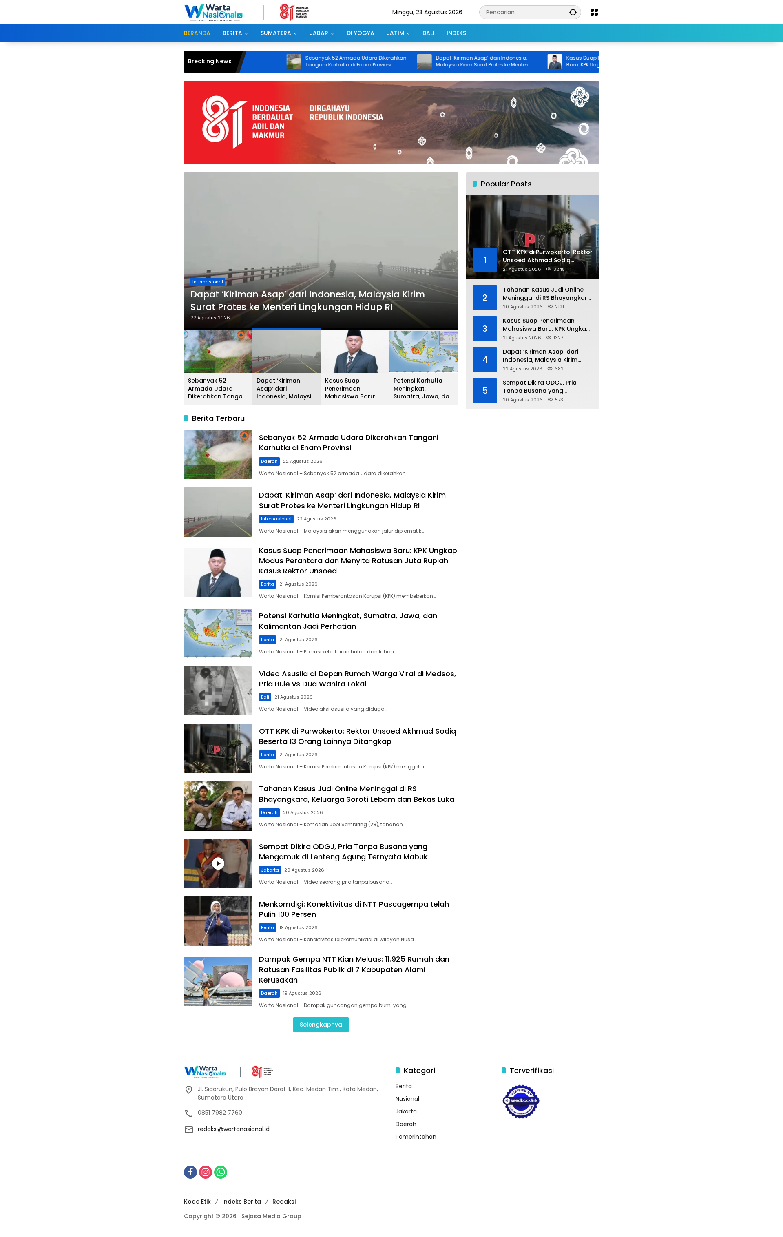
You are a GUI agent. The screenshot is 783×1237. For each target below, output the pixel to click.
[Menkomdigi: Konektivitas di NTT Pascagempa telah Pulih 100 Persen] (218, 921)
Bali (265, 697)
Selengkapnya (321, 1024)
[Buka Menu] (594, 12)
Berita (199, 269)
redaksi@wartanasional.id (234, 1129)
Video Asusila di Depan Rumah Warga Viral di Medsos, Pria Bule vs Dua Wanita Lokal (357, 678)
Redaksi (284, 1201)
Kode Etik (197, 1201)
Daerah (269, 461)
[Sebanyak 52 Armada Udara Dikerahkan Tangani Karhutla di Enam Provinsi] (247, 61)
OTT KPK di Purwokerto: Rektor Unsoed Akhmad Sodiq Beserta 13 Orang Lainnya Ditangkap (357, 736)
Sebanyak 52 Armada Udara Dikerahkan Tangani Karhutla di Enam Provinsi (309, 61)
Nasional (407, 1099)
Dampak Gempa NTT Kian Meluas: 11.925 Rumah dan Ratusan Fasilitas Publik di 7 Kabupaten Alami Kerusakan (354, 969)
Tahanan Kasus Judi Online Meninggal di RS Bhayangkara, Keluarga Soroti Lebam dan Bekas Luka (356, 793)
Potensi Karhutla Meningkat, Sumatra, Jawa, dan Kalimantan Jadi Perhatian (423, 389)
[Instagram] (205, 1172)
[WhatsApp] (220, 1172)
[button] (573, 12)
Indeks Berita (241, 1201)
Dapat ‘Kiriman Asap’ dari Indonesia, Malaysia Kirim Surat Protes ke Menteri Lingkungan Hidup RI (435, 62)
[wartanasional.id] (255, 12)
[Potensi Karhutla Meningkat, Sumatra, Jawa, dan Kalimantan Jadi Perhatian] (218, 632)
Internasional (276, 519)
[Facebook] (190, 1172)
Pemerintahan (416, 1137)
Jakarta (270, 870)
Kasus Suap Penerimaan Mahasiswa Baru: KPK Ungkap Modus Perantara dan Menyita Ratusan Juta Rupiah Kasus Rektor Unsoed (569, 62)
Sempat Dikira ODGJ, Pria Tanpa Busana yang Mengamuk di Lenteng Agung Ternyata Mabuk (343, 851)
